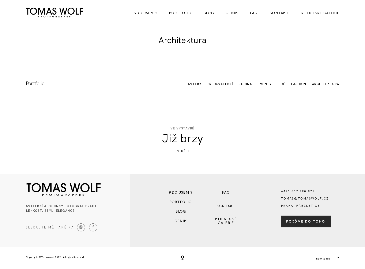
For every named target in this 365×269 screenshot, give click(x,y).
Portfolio (180, 13)
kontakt (279, 13)
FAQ (254, 13)
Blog (208, 13)
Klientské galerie (320, 13)
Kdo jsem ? (145, 13)
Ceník (232, 13)
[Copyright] (182, 258)
